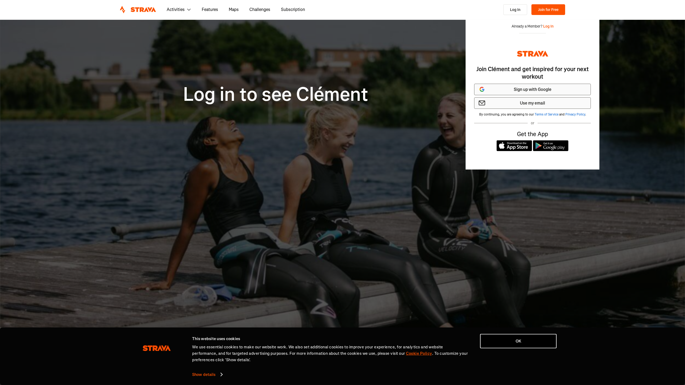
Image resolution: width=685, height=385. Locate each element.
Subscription (293, 9)
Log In (515, 9)
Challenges (259, 9)
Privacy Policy (575, 114)
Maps (234, 9)
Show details (203, 374)
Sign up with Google (532, 89)
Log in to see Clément (275, 94)
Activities (176, 9)
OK (518, 341)
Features (210, 9)
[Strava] (138, 9)
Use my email (532, 103)
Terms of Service (546, 114)
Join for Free (548, 9)
